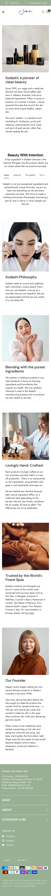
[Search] (43, 12)
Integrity (17, 175)
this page (29, 613)
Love (6, 175)
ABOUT (7, 810)
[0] (47, 12)
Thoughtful (30, 175)
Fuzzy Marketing (29, 885)
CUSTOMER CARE (14, 820)
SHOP (6, 800)
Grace (42, 175)
